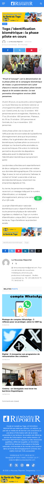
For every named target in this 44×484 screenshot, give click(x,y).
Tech (4, 24)
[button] (38, 198)
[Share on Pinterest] (31, 50)
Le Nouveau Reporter (16, 41)
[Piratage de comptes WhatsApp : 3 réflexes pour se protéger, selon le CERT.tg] (22, 305)
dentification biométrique (12, 242)
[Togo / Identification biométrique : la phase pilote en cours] (22, 64)
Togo (27, 242)
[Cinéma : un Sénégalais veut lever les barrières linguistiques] (22, 374)
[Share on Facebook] (7, 50)
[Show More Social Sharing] (40, 50)
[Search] (41, 3)
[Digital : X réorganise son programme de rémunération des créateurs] (22, 340)
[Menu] (3, 3)
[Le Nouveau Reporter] (21, 3)
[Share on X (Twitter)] (19, 50)
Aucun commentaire (10, 44)
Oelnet (38, 471)
